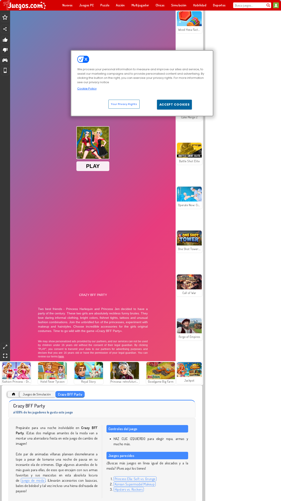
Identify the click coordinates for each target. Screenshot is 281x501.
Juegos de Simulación (37, 394)
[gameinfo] (5, 60)
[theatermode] (5, 347)
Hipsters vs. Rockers (129, 489)
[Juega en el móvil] (5, 71)
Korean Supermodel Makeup (135, 484)
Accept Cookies (174, 104)
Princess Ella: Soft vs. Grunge (135, 479)
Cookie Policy (87, 89)
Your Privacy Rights (124, 104)
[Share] (5, 29)
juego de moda (33, 480)
